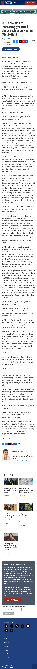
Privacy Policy (7, 658)
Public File (6, 654)
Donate (31, 3)
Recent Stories (9, 475)
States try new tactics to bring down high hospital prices (26, 490)
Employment (7, 646)
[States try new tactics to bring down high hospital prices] (26, 481)
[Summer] (18, 11)
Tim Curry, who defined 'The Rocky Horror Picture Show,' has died (10, 547)
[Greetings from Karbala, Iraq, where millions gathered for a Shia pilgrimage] (11, 507)
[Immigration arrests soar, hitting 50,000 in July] (11, 481)
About (5, 638)
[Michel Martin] (6, 454)
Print (33, 41)
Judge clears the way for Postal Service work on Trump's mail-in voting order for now (26, 518)
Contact (6, 650)
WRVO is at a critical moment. (15, 564)
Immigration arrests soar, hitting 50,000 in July (10, 490)
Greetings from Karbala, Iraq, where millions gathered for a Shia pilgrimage (10, 517)
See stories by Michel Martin (21, 461)
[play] (3, 667)
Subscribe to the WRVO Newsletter (14, 606)
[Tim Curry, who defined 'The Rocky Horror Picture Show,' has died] (11, 537)
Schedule (6, 642)
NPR (9, 438)
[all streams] (34, 666)
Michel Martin (17, 451)
